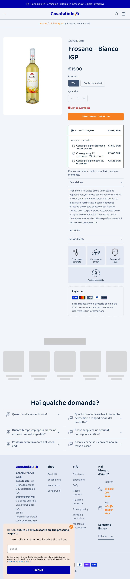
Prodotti (52, 474)
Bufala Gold (54, 491)
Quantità (73, 91)
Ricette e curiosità (78, 501)
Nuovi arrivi (54, 485)
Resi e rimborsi (77, 492)
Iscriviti (38, 570)
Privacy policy (80, 509)
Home (43, 23)
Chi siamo (78, 474)
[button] (96, 117)
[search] (116, 14)
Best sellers (54, 480)
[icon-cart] (123, 14)
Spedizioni (79, 480)
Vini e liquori (57, 23)
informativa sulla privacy (18, 561)
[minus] (71, 98)
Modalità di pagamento (79, 525)
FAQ (75, 485)
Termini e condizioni (78, 516)
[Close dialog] (71, 527)
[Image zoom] (32, 76)
